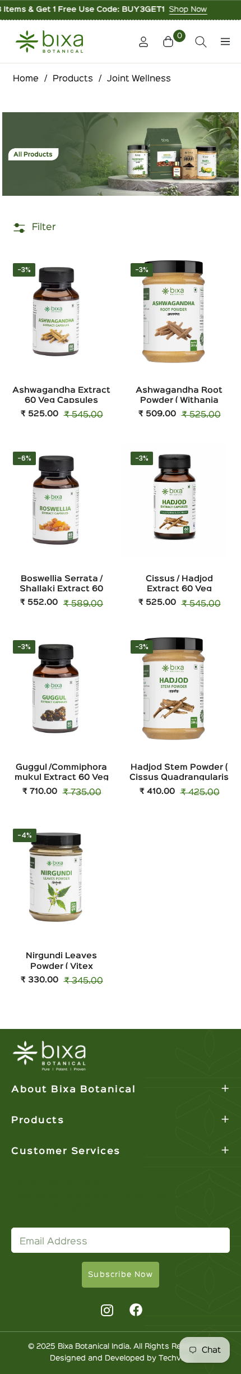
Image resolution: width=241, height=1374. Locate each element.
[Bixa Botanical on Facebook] (136, 1310)
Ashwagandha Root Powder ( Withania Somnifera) (179, 395)
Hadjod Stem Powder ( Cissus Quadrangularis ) (179, 772)
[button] (170, 41)
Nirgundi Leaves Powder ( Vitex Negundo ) (61, 960)
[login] (139, 41)
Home (26, 79)
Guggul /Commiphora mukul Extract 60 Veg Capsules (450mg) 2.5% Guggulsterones (61, 772)
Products (73, 79)
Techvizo (175, 1358)
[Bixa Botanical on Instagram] (105, 1310)
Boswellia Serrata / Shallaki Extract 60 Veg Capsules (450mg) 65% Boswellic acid (61, 583)
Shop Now (161, 9)
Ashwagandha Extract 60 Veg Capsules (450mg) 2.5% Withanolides (61, 395)
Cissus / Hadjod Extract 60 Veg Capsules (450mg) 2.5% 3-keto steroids (179, 583)
